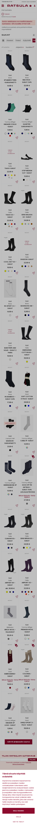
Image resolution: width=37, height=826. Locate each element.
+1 (28, 594)
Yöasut (18, 40)
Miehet (3, 17)
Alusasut (9, 17)
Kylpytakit (27, 40)
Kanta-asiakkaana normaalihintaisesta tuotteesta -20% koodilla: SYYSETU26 (17, 22)
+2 (11, 178)
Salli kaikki (18, 811)
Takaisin (7, 14)
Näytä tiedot (18, 822)
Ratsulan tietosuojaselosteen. (22, 763)
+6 (11, 226)
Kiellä (18, 817)
